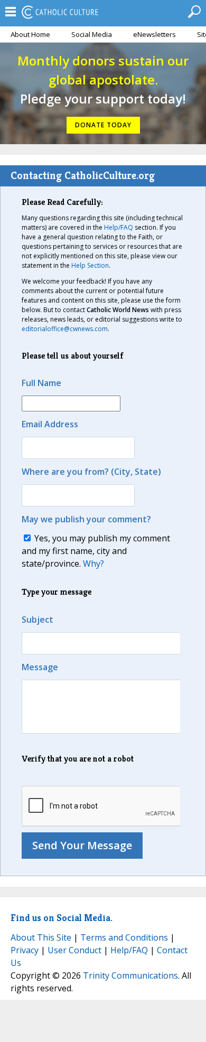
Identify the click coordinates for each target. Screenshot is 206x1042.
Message (40, 667)
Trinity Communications (130, 975)
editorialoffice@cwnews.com (65, 328)
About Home (30, 34)
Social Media (91, 34)
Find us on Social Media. (62, 918)
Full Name (41, 383)
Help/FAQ (118, 227)
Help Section (90, 265)
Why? (93, 563)
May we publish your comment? (86, 519)
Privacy (25, 950)
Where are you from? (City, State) (91, 471)
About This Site (41, 937)
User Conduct (74, 950)
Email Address (50, 424)
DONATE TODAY (103, 124)
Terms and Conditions (124, 937)
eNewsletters (154, 34)
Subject (37, 619)
